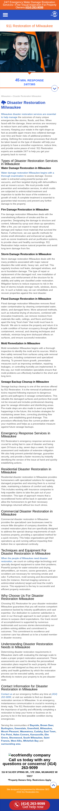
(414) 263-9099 (34, 7)
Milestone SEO (42, 789)
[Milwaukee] (54, 16)
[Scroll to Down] (54, 88)
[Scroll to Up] (53, 785)
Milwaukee (6, 96)
